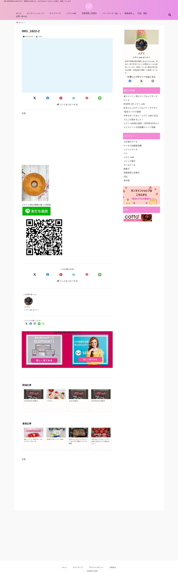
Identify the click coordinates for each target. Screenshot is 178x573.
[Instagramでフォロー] (35, 323)
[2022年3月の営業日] (101, 395)
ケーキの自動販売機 (133, 146)
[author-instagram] (152, 81)
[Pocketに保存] (87, 98)
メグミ (40, 36)
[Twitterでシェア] (34, 98)
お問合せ (113, 567)
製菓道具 (128, 13)
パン (126, 153)
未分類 (127, 180)
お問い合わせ (21, 16)
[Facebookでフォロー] (30, 323)
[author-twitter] (141, 81)
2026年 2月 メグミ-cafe (134, 104)
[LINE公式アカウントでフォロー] (39, 323)
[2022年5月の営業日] (33, 395)
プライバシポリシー (96, 567)
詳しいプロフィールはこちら (142, 77)
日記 (126, 177)
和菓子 (127, 169)
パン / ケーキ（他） (110, 13)
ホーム (19, 13)
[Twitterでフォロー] (26, 323)
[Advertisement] (67, 141)
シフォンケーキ (131, 149)
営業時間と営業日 (89, 13)
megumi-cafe (92, 571)
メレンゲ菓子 (130, 161)
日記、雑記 (142, 13)
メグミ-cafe (71, 13)
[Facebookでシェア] (47, 98)
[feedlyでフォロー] (43, 323)
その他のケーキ (131, 142)
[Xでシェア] (34, 274)
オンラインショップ (35, 13)
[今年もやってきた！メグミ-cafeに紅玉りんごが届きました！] (101, 437)
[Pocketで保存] (87, 274)
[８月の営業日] (78, 395)
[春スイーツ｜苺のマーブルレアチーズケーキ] (33, 434)
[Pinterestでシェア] (60, 98)
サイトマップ (55, 13)
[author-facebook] (130, 81)
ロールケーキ (130, 165)
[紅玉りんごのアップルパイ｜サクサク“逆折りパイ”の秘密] (78, 433)
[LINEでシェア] (99, 98)
